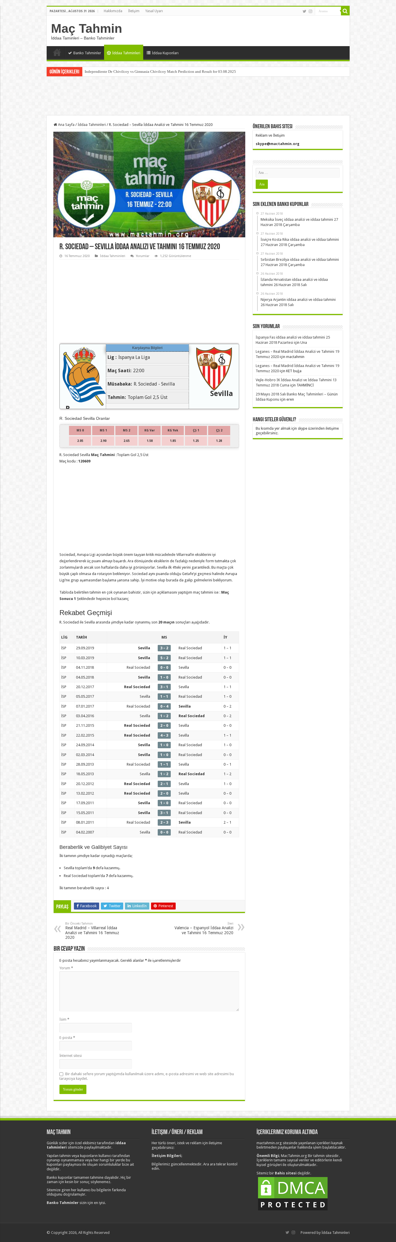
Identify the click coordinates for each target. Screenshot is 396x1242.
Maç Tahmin (86, 28)
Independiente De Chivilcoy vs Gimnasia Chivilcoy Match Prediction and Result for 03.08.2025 (160, 71)
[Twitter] (304, 11)
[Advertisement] (198, 97)
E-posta (67, 1037)
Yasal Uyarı (154, 11)
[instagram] (310, 11)
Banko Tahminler (87, 53)
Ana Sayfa (57, 52)
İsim (64, 1019)
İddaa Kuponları (165, 53)
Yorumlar (142, 256)
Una (303, 342)
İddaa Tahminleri (126, 53)
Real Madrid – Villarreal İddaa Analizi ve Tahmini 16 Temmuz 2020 (92, 931)
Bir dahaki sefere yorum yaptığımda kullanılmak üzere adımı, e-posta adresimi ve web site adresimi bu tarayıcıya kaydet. (146, 1076)
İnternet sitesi (70, 1055)
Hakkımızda (113, 11)
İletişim (133, 11)
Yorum (66, 968)
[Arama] (345, 11)
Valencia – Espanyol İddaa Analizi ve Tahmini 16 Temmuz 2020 (204, 928)
